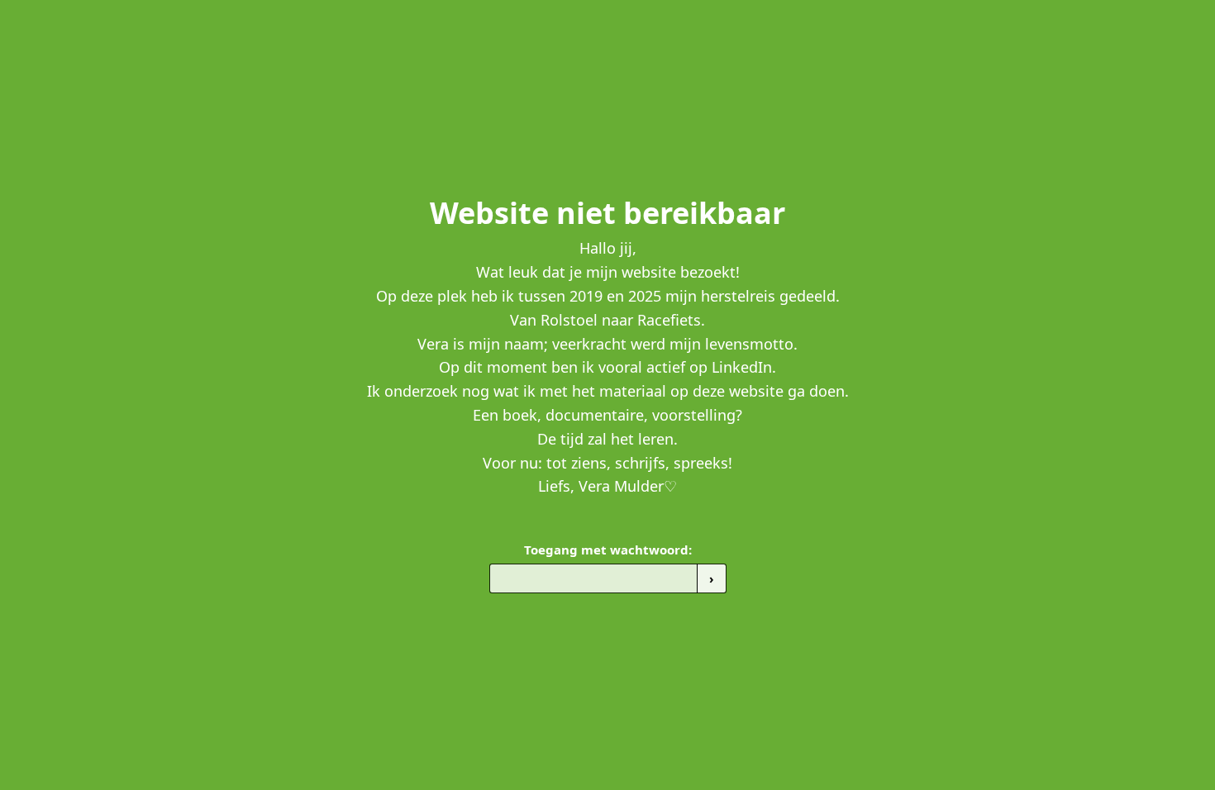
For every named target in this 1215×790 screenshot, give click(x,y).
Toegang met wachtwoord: (608, 549)
